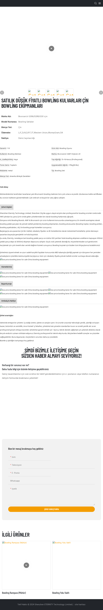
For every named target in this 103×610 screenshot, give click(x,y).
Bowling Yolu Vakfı (60, 592)
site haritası (79, 604)
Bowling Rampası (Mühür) (14, 592)
